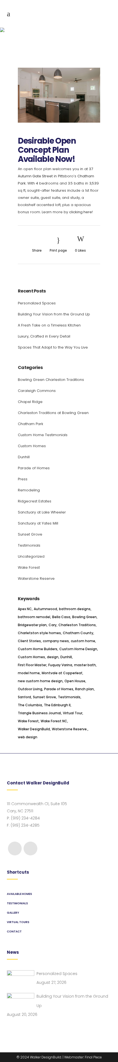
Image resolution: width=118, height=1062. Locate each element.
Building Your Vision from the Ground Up (54, 314)
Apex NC (25, 609)
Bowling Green (84, 617)
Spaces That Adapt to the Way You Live (53, 347)
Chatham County (78, 633)
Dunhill (24, 457)
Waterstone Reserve (36, 578)
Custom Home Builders (37, 649)
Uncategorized (31, 556)
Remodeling (29, 490)
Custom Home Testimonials (43, 435)
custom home (83, 641)
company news (56, 641)
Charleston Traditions (77, 625)
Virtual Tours (18, 922)
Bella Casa (61, 617)
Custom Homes (32, 446)
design (52, 657)
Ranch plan (84, 689)
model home (29, 673)
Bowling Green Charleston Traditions (51, 379)
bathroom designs (75, 609)
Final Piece (93, 1057)
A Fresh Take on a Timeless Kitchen (49, 325)
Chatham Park (30, 423)
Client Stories (29, 641)
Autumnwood (45, 609)
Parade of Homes (34, 468)
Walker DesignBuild (34, 729)
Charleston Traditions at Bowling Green (53, 412)
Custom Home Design (78, 649)
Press (22, 479)
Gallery (13, 913)
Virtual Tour (72, 713)
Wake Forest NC (54, 721)
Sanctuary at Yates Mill (38, 523)
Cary (53, 625)
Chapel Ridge (30, 401)
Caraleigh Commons (37, 390)
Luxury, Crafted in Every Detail (44, 336)
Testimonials (29, 545)
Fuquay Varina (60, 665)
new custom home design (40, 681)
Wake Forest (29, 567)
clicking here (80, 212)
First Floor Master (32, 665)
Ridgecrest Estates (34, 501)
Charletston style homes (39, 633)
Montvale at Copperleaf (62, 673)
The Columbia (30, 705)
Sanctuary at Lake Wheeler (42, 512)
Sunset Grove (30, 534)
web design (27, 737)
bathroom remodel (34, 617)
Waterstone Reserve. (70, 729)
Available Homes (19, 894)
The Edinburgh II (57, 705)
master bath (85, 665)
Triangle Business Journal (39, 713)
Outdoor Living (30, 689)
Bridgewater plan (32, 625)
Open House (74, 681)
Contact (14, 931)
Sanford (24, 697)
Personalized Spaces (37, 303)
